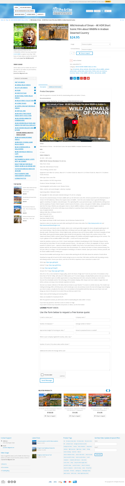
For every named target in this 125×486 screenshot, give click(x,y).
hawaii (84, 449)
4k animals (76, 69)
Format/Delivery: (75, 48)
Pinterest (85, 78)
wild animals (98, 73)
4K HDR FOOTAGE (20, 93)
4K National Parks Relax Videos (24, 97)
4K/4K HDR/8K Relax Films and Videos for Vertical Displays (25, 124)
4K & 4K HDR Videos (25, 7)
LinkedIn (78, 78)
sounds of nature (76, 465)
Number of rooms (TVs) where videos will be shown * (54, 344)
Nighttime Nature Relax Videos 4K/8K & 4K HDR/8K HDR (25, 165)
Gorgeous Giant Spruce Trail (44, 455)
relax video (83, 460)
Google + (81, 78)
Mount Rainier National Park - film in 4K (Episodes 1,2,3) (29, 209)
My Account (89, 11)
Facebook (71, 78)
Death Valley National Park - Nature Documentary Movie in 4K (30, 189)
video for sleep (77, 468)
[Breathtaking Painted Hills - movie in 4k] (18, 200)
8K (64, 443)
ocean (88, 457)
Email (88, 78)
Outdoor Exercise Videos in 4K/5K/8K (25, 170)
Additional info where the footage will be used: (52, 351)
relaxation (66, 460)
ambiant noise (69, 443)
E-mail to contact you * (46, 317)
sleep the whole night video (80, 462)
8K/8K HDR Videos (19, 14)
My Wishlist (97, 11)
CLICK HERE (17, 54)
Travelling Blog (5, 470)
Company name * (81, 317)
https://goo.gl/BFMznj (55, 265)
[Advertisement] (25, 251)
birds (86, 71)
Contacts (40, 14)
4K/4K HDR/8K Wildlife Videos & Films (86, 67)
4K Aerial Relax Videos (23, 85)
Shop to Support (85, 53)
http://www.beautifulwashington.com (50, 225)
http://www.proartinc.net (95, 223)
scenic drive (66, 462)
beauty (75, 446)
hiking (88, 449)
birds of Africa (92, 71)
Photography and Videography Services (22, 175)
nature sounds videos (80, 457)
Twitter (74, 78)
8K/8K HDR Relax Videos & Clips (23, 153)
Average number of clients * (83, 324)
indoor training (67, 451)
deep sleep (89, 446)
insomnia (72, 73)
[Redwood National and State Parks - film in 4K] (18, 219)
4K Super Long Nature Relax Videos (25, 107)
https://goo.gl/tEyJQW (52, 262)
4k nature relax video (71, 441)
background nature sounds (80, 443)
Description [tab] (43, 87)
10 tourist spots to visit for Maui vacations (47, 441)
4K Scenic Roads (20, 103)
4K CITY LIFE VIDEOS (21, 88)
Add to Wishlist (77, 60)
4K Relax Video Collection (24, 101)
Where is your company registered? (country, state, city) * (56, 337)
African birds (92, 69)
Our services (5, 467)
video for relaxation (68, 468)
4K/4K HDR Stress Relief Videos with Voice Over (23, 115)
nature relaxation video (69, 454)
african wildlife (100, 69)
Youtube (12, 482)
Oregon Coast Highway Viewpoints (46, 448)
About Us (4, 464)
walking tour (78, 470)
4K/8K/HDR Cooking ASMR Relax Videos (24, 143)
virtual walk (66, 470)
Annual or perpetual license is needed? (86, 330)
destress (104, 71)
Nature (77, 73)
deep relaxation (81, 446)
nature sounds (89, 454)
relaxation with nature (75, 460)
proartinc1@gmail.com (8, 447)
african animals (84, 69)
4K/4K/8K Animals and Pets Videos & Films (24, 134)
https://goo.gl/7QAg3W (51, 268)
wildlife (104, 73)
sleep (72, 462)
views (83, 468)
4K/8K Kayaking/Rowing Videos (23, 138)
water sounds (67, 473)
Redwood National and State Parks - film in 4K (29, 217)
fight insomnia (72, 449)
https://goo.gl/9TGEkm (58, 271)
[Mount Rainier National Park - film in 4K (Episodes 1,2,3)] (18, 209)
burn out (99, 71)
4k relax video (80, 441)
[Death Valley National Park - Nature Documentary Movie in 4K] (18, 190)
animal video (81, 71)
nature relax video (80, 454)
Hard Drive (19, 157)
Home (16, 7)
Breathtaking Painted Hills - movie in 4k (30, 198)
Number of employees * (46, 324)
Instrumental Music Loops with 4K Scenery (24, 160)
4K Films (17, 90)
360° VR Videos (20, 82)
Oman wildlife (84, 73)
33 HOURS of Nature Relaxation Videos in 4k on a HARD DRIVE (50, 409)
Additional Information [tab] (55, 87)
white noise (73, 473)
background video (68, 446)
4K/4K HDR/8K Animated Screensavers (23, 119)
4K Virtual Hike (20, 111)
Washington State (86, 470)
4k (64, 441)
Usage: (72, 44)
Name (96, 441)
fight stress (79, 449)
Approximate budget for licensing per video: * (52, 330)
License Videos (31, 14)
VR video (72, 470)
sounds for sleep (67, 465)
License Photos (20, 178)
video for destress (86, 465)
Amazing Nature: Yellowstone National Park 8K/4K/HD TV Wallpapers (75, 409)
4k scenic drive (88, 441)
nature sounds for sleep (69, 457)
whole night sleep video (83, 473)
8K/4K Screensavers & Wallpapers (24, 11)
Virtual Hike (88, 468)
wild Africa (91, 73)
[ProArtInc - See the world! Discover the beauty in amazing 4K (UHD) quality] (62, 11)
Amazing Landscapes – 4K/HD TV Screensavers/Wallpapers (100, 409)
